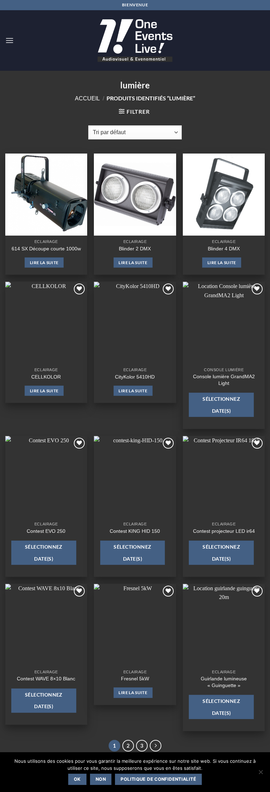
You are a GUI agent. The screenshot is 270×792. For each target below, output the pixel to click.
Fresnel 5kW (135, 678)
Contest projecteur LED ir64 (224, 531)
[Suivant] (156, 746)
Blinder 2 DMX (135, 248)
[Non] (260, 774)
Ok (77, 779)
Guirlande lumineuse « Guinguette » (224, 682)
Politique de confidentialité (158, 779)
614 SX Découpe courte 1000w (46, 248)
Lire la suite (44, 262)
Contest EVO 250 (46, 531)
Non (101, 779)
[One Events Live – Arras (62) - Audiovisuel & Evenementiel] (135, 40)
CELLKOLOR (46, 377)
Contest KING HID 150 (135, 531)
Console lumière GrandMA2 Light (224, 380)
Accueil (87, 98)
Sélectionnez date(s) (221, 405)
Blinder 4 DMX (224, 248)
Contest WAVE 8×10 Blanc (46, 678)
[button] (9, 40)
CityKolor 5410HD (135, 377)
